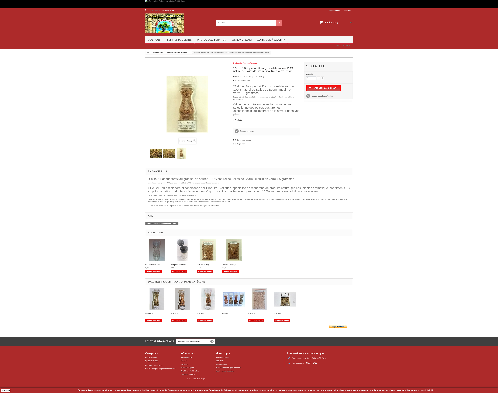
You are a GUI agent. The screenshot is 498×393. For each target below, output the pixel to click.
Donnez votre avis (246, 131)
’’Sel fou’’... (149, 314)
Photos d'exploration (211, 39)
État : (235, 81)
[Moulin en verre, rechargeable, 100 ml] (156, 250)
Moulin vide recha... (153, 264)
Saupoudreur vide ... (179, 264)
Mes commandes (222, 357)
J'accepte (6, 390)
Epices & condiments (153, 365)
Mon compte (223, 353)
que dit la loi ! (426, 390)
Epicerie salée (151, 357)
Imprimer (241, 144)
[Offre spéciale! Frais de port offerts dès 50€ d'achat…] (221, 4)
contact (338, 45)
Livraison (184, 364)
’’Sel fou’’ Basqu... (204, 264)
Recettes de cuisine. (179, 39)
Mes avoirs (220, 361)
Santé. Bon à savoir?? (271, 39)
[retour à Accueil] (148, 52)
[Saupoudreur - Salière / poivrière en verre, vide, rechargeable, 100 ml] (182, 250)
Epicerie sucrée (151, 361)
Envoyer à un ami (244, 140)
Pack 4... (226, 314)
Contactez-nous (334, 11)
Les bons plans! (242, 39)
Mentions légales (187, 367)
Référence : (237, 77)
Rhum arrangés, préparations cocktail (160, 369)
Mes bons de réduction (225, 371)
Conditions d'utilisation (190, 371)
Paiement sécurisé (188, 374)
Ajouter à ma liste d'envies (322, 96)
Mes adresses (221, 364)
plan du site (347, 45)
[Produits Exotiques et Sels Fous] (178, 23)
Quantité (309, 74)
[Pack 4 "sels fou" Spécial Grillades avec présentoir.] (233, 299)
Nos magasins (186, 357)
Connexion (347, 11)
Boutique (154, 39)
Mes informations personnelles (228, 367)
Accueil (183, 361)
